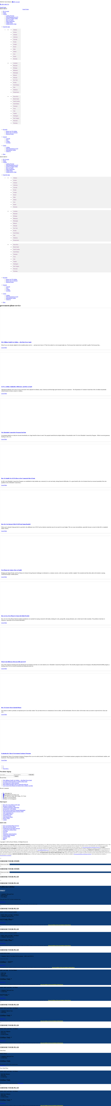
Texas (14, 108)
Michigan (15, 68)
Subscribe (31, 774)
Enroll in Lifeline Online (12, 18)
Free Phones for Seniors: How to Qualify (11, 570)
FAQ (7, 140)
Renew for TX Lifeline (11, 131)
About (4, 145)
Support (5, 137)
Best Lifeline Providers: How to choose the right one (15, 784)
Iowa (14, 54)
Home (4, 12)
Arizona (15, 32)
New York (15, 80)
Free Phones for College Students (11, 783)
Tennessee (15, 106)
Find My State (6, 26)
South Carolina (16, 101)
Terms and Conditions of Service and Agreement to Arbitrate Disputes (59, 924)
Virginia (15, 113)
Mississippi (15, 72)
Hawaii (14, 46)
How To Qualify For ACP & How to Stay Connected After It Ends (18, 478)
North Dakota (16, 85)
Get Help (8, 142)
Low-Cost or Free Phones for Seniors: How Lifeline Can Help (18, 785)
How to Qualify (10, 19)
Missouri (15, 75)
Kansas (14, 56)
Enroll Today (3, 7)
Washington (15, 115)
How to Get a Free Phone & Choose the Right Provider (15, 616)
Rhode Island (16, 98)
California (15, 37)
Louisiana (15, 63)
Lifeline (5, 14)
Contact (8, 141)
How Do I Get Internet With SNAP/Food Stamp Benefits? (16, 524)
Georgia (15, 44)
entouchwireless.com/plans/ (5, 855)
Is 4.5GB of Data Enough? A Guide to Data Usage (15, 781)
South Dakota (16, 103)
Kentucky (15, 58)
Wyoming (15, 123)
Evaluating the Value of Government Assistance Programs (16, 753)
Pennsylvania (16, 92)
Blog (4, 154)
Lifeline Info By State (11, 24)
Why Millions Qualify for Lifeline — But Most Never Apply (16, 342)
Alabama (15, 29)
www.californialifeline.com (43, 850)
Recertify (5, 129)
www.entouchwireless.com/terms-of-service (82, 854)
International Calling (11, 150)
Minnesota (15, 70)
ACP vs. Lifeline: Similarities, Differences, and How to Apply (16, 386)
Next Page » (6, 768)
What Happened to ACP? (12, 17)
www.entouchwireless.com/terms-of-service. (91, 847)
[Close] (0, 858)
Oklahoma (15, 89)
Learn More (4, 347)
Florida (14, 41)
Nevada (14, 82)
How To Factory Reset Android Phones (11, 707)
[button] (3, 8)
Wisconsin (15, 120)
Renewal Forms (10, 134)
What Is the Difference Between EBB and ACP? (13, 661)
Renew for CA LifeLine (12, 132)
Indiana (14, 51)
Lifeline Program (10, 15)
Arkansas (15, 34)
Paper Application (10, 21)
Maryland (15, 65)
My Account (16, 1)
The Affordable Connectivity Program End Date (13, 432)
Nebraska (15, 77)
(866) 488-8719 (5, 4)
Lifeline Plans (9, 22)
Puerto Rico (15, 96)
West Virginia (16, 118)
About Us (8, 151)
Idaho (14, 49)
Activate (8, 138)
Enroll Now (3, 902)
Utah (14, 111)
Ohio (14, 87)
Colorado (15, 39)
